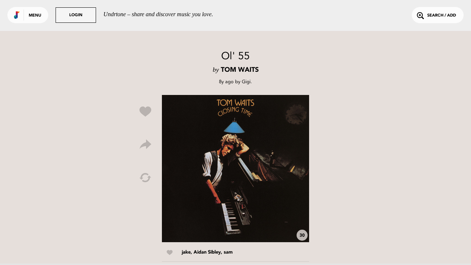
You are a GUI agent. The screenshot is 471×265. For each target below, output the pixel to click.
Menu (35, 16)
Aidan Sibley (207, 252)
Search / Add (441, 16)
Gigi (246, 81)
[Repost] (145, 177)
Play (235, 168)
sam (228, 252)
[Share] (145, 144)
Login (75, 15)
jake (186, 252)
